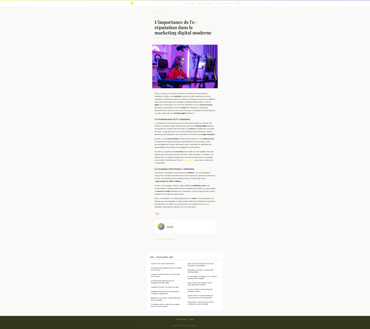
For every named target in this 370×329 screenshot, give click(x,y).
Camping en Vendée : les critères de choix (165, 287)
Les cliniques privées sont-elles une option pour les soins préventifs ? (165, 305)
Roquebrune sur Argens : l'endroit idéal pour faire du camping (166, 299)
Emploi (218, 3)
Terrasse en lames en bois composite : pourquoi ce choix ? (200, 290)
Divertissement (209, 3)
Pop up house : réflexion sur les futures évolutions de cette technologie (201, 303)
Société (237, 3)
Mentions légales (181, 319)
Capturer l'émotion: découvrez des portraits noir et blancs (165, 275)
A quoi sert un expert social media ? (163, 264)
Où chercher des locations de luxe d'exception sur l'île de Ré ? (166, 269)
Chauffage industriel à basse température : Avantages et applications (165, 292)
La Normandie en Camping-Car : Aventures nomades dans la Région (202, 277)
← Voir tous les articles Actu (164, 239)
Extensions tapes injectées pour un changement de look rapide (162, 282)
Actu (193, 3)
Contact (191, 319)
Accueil (187, 3)
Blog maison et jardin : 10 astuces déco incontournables (201, 271)
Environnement (228, 3)
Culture (199, 3)
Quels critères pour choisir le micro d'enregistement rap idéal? (200, 284)
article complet (188, 160)
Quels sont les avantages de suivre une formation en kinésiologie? (201, 265)
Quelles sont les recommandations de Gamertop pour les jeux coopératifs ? (200, 296)
